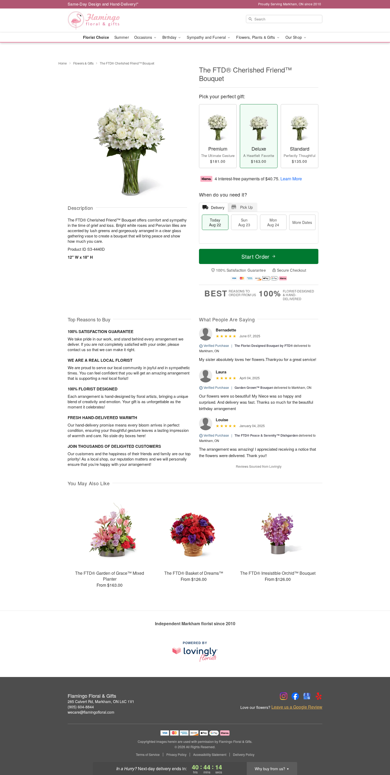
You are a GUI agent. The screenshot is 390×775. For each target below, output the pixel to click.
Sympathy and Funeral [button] (207, 37)
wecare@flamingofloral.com (91, 712)
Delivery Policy (243, 754)
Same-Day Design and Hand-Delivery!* (103, 4)
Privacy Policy (176, 754)
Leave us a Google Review (296, 707)
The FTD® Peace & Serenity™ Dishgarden (266, 435)
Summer (121, 37)
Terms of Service (148, 754)
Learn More (291, 178)
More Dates (302, 222)
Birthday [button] (169, 37)
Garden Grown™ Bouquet (254, 387)
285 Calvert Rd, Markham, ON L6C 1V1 (101, 701)
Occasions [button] (143, 37)
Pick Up (246, 207)
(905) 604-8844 (81, 706)
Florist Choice (96, 37)
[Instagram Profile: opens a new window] (283, 696)
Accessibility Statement (209, 754)
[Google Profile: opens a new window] (307, 696)
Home (62, 63)
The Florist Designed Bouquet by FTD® (264, 345)
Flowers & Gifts (83, 63)
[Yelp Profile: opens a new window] (318, 696)
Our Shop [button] (294, 37)
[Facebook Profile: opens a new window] (295, 696)
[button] (376, 752)
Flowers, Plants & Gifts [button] (256, 37)
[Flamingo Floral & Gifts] (106, 20)
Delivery (217, 207)
